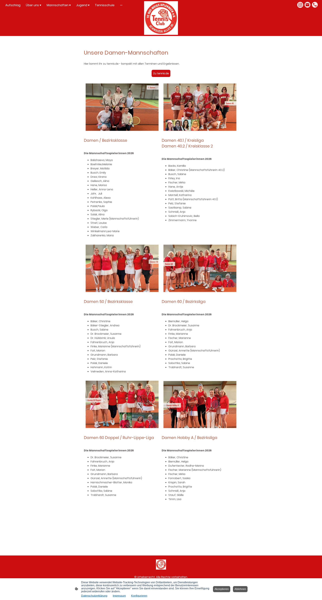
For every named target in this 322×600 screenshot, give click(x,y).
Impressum (119, 595)
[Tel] (315, 5)
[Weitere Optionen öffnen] (121, 5)
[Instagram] (300, 5)
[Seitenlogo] (161, 18)
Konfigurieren (139, 595)
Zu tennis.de (161, 73)
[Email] (308, 5)
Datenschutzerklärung (94, 595)
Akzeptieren (221, 589)
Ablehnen (240, 589)
